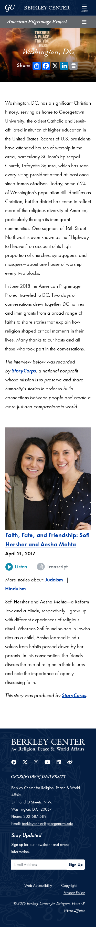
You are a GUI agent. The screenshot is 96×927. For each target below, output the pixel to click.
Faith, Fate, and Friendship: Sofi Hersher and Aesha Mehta (47, 539)
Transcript (57, 566)
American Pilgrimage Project (37, 22)
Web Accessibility (38, 885)
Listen (21, 566)
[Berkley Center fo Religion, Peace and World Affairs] (48, 744)
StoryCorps (24, 370)
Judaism (54, 579)
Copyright (69, 885)
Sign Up (76, 864)
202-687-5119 (35, 816)
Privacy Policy (74, 892)
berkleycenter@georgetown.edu (47, 823)
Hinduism (15, 588)
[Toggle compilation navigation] (84, 22)
